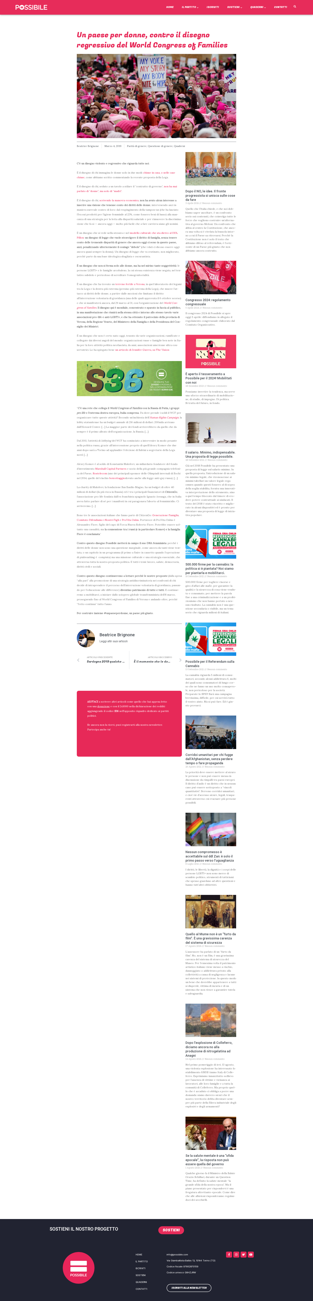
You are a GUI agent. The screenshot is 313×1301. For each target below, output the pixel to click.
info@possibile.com (177, 1254)
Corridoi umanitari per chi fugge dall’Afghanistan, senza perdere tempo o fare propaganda (209, 759)
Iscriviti (213, 7)
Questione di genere (160, 146)
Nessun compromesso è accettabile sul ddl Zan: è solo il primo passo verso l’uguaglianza (209, 856)
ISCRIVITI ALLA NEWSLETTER (110, 739)
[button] (295, 7)
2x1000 (124, 706)
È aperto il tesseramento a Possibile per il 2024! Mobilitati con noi (208, 378)
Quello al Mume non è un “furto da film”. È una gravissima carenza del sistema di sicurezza (210, 938)
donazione (103, 706)
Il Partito (189, 7)
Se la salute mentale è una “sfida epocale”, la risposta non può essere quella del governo (209, 1160)
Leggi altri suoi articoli (113, 641)
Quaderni (256, 7)
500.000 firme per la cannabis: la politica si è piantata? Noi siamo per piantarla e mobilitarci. (209, 568)
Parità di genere (137, 146)
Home (170, 7)
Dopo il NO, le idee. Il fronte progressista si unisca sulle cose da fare (210, 195)
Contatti (280, 7)
